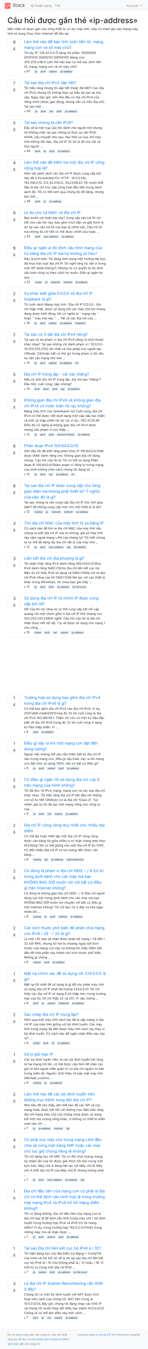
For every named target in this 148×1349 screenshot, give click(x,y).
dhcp (46, 388)
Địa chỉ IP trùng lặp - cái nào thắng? (56, 374)
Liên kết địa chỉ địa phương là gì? (54, 558)
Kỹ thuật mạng (41, 6)
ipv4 (43, 71)
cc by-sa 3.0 (103, 1334)
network (55, 282)
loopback (80, 323)
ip (36, 71)
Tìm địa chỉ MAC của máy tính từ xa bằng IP (64, 523)
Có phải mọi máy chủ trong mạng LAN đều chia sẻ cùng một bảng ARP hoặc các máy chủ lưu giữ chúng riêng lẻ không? (63, 1145)
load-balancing (75, 859)
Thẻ (57, 6)
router (38, 282)
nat (51, 111)
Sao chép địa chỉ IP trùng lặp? (51, 1014)
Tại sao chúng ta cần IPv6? (48, 122)
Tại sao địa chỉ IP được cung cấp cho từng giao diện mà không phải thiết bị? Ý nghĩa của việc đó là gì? (62, 491)
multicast (64, 1003)
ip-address (66, 71)
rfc (76, 362)
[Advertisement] (57, 668)
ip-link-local (79, 586)
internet (68, 282)
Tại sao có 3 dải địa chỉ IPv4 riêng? (56, 334)
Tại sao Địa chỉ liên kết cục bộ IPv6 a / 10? (62, 1248)
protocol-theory (65, 434)
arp (62, 388)
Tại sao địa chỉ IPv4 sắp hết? (50, 82)
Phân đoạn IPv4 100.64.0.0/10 (51, 445)
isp (46, 859)
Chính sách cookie (47, 1339)
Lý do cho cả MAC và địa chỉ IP (52, 212)
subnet (53, 71)
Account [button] (133, 6)
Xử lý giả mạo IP (38, 1054)
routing (38, 511)
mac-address (51, 236)
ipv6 (59, 111)
